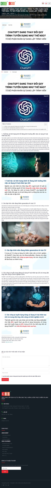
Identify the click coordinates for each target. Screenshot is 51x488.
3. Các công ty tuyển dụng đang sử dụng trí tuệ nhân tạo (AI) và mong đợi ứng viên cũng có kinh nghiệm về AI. (24, 129)
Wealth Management (7, 447)
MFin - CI (4, 455)
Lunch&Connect (6, 435)
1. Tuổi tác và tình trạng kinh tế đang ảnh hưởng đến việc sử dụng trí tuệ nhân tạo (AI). (20, 126)
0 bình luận (14, 72)
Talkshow (4, 437)
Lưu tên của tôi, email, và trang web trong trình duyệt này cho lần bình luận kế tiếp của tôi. (22, 376)
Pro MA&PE (5, 449)
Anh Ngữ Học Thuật (7, 453)
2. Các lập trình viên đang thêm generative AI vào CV (13, 127)
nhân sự (12, 13)
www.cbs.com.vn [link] (9, 342)
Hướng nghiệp (6, 439)
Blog (8, 13)
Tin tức (10, 25)
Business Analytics (7, 443)
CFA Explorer (5, 445)
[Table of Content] (45, 124)
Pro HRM (4, 451)
